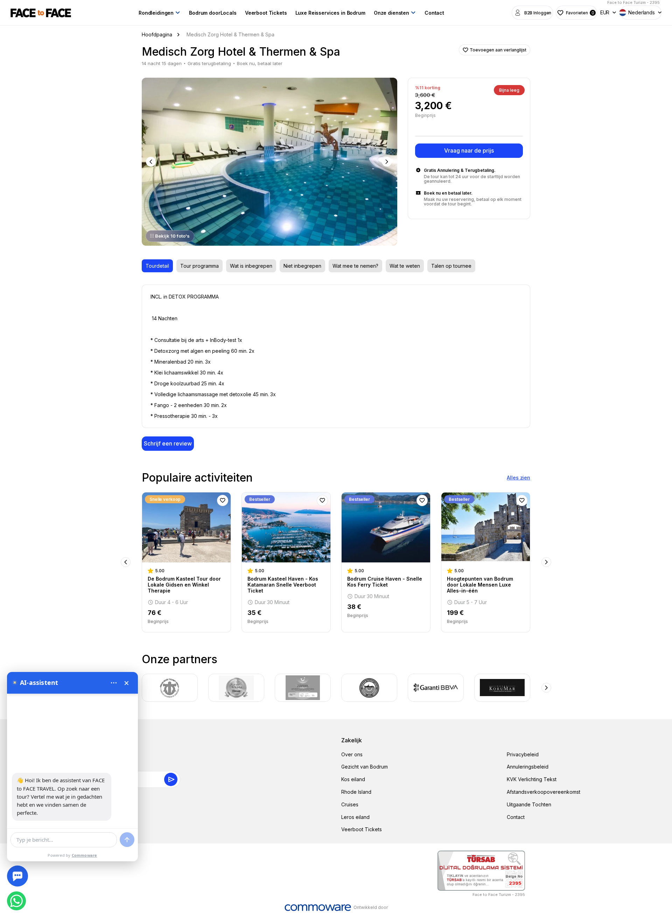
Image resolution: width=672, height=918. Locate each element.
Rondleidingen (156, 13)
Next (387, 161)
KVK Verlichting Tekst (531, 779)
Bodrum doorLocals (213, 13)
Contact (434, 13)
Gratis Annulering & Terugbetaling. (460, 170)
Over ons (352, 754)
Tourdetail (157, 266)
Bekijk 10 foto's (172, 236)
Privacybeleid (523, 754)
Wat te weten (405, 266)
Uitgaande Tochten (529, 804)
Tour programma (199, 266)
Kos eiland (353, 779)
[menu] (114, 683)
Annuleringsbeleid (527, 767)
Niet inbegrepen (302, 266)
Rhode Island (356, 792)
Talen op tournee (451, 266)
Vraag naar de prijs (469, 150)
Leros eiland (355, 817)
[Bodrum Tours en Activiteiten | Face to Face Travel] (40, 12)
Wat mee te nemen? (355, 266)
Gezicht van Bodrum (364, 767)
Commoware (84, 855)
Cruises (349, 804)
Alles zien (518, 478)
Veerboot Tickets (266, 13)
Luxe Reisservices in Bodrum (330, 13)
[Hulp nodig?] (17, 876)
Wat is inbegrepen (251, 266)
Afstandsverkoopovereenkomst (543, 792)
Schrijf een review (168, 443)
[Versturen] (127, 839)
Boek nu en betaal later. (448, 193)
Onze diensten (391, 13)
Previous (151, 161)
